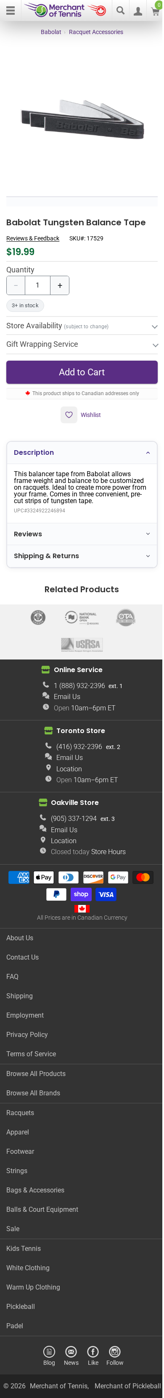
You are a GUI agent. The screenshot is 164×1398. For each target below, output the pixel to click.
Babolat (51, 32)
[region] (81, 120)
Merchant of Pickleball (79, 1391)
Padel (14, 1320)
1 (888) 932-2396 (76, 680)
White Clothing (28, 1262)
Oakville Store (72, 797)
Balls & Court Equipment (42, 1204)
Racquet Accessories (96, 32)
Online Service (74, 664)
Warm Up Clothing (33, 1281)
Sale (12, 1223)
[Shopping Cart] (155, 13)
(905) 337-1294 (71, 813)
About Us (19, 932)
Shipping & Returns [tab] (46, 550)
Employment (25, 1009)
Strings (16, 1165)
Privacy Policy (27, 1029)
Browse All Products (36, 1068)
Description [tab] (34, 446)
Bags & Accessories (35, 1184)
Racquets (20, 1107)
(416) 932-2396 (76, 741)
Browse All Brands (33, 1087)
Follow (111, 1356)
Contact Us (22, 951)
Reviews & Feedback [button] (32, 238)
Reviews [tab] (28, 528)
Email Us (63, 691)
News (68, 1356)
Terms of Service (31, 1048)
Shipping (19, 990)
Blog (46, 1356)
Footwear (20, 1146)
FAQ (12, 971)
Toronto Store (77, 725)
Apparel (17, 1126)
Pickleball (20, 1301)
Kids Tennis (23, 1243)
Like (90, 1356)
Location (66, 763)
